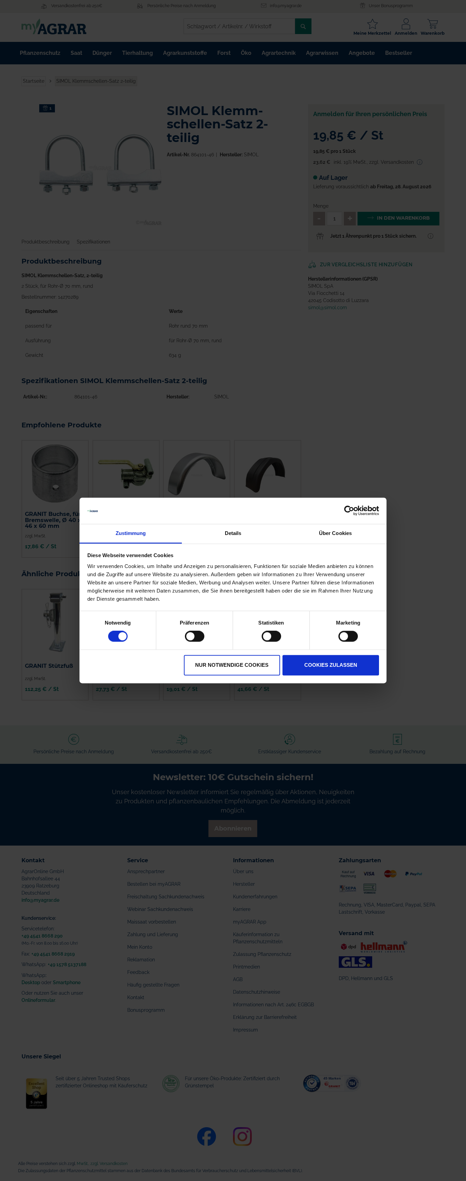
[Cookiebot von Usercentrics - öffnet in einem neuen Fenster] (349, 511)
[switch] (194, 637)
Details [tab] (233, 533)
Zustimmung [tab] (131, 533)
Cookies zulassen (330, 665)
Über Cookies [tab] (335, 533)
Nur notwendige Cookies (231, 665)
